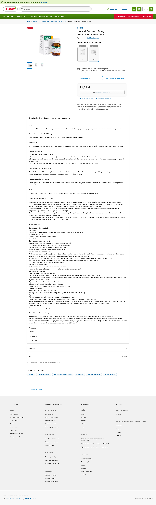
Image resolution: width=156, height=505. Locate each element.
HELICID (80, 28)
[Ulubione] (134, 9)
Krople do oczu (85, 475)
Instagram (119, 425)
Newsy (83, 414)
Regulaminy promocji (51, 481)
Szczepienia (54, 16)
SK (148, 498)
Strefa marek (14, 427)
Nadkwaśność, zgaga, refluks (63, 374)
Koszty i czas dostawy (51, 417)
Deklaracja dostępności (52, 457)
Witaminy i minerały (86, 458)
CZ (145, 498)
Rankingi (83, 417)
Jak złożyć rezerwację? (52, 438)
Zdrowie (30, 374)
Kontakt (118, 414)
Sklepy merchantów (94, 374)
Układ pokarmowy (43, 374)
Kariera (12, 423)
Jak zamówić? (49, 414)
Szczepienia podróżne (16, 436)
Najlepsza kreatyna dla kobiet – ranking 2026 (94, 447)
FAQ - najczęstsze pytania (52, 427)
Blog (62, 16)
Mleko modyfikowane (87, 462)
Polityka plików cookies (52, 463)
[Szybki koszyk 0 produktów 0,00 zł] (151, 9)
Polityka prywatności (51, 460)
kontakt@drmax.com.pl (13, 498)
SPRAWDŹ (43, 2)
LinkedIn (118, 435)
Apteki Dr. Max (49, 445)
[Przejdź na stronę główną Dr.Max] (10, 9)
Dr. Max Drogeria (93, 38)
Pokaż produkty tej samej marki (114, 78)
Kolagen (83, 468)
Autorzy (83, 423)
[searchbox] (56, 9)
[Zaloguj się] (139, 9)
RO (150, 498)
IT (152, 498)
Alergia (83, 465)
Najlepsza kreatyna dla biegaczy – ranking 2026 (95, 443)
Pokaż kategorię (85, 78)
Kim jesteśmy (14, 414)
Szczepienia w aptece (16, 433)
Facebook (119, 429)
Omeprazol (79, 374)
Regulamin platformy (51, 475)
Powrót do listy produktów (36, 389)
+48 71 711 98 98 (30, 498)
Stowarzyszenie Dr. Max (17, 417)
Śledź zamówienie (50, 423)
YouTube (118, 432)
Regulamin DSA (50, 478)
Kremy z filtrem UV (86, 471)
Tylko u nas (21, 16)
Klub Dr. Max (32, 16)
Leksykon (83, 420)
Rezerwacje (43, 16)
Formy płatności (50, 420)
